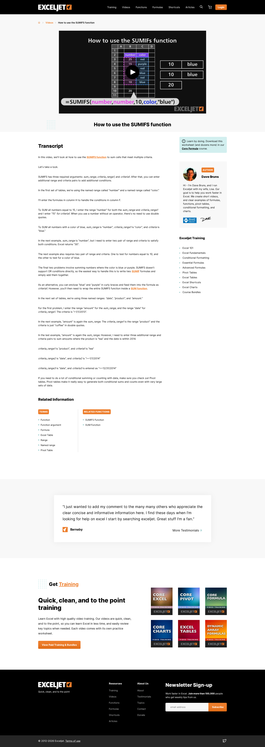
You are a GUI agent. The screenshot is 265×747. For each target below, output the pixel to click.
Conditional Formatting (195, 257)
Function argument (51, 424)
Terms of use (72, 740)
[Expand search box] (201, 7)
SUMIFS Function (94, 419)
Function (45, 419)
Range (44, 440)
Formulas (157, 7)
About (140, 690)
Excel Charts (189, 287)
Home (39, 21)
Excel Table (47, 435)
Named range (48, 445)
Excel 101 (187, 247)
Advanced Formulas (193, 267)
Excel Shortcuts (191, 282)
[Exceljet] (55, 688)
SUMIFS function (96, 157)
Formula (45, 430)
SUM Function (92, 424)
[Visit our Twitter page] (224, 741)
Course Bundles (191, 292)
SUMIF (135, 271)
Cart (210, 7)
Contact (141, 708)
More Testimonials (186, 530)
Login (221, 7)
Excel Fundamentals (193, 252)
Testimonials (144, 696)
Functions (141, 7)
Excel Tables (189, 277)
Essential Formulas (193, 262)
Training (111, 7)
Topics (140, 702)
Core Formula (190, 148)
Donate (141, 715)
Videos (126, 7)
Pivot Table (47, 450)
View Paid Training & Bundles (59, 644)
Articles (190, 7)
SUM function (139, 288)
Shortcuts (174, 7)
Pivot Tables (189, 272)
